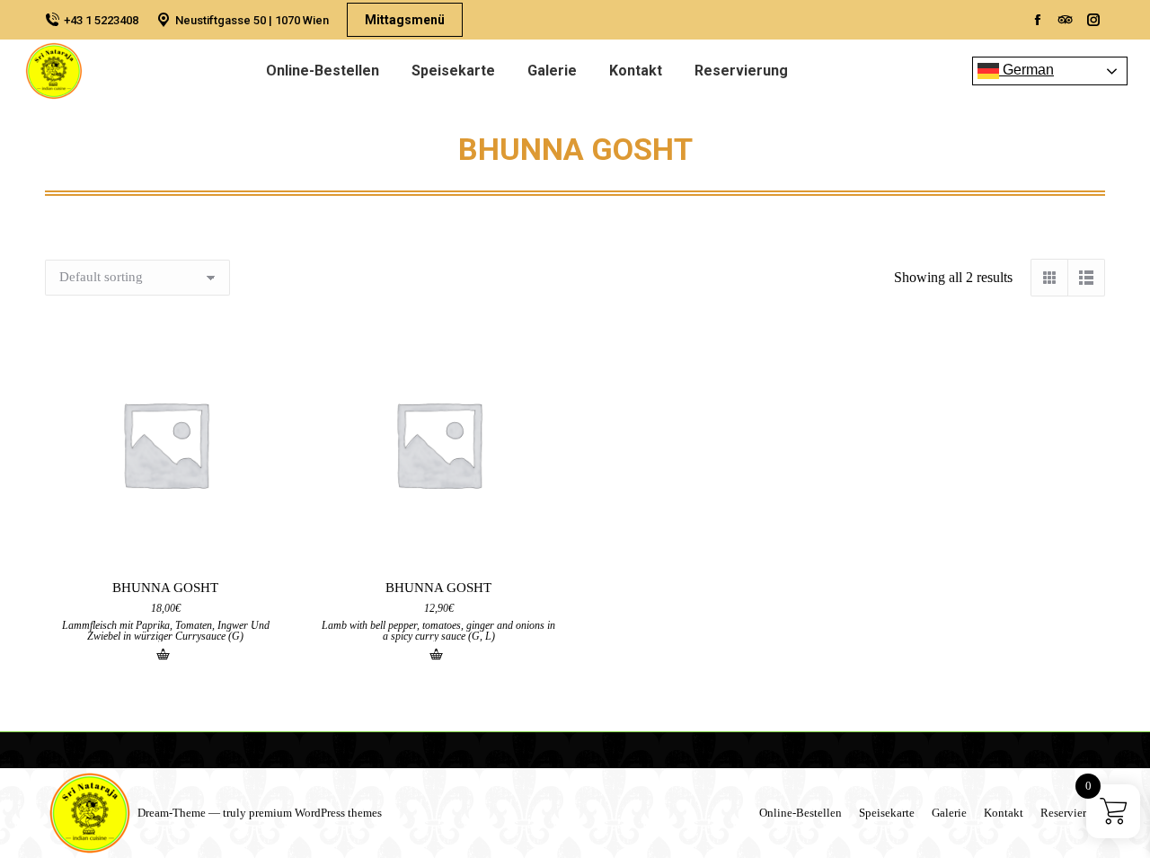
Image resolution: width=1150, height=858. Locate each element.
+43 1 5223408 (101, 20)
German (1026, 69)
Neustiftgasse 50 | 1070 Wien (252, 20)
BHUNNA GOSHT (165, 587)
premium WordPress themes (315, 812)
